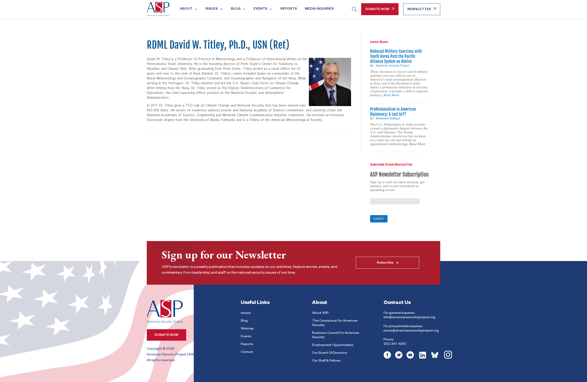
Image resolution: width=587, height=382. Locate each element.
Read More (391, 95)
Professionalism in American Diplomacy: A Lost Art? (393, 112)
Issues (211, 9)
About (186, 9)
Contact (247, 352)
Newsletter (419, 9)
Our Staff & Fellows (326, 361)
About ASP (320, 313)
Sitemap (247, 329)
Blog (236, 9)
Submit (379, 219)
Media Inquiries (319, 9)
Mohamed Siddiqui (388, 118)
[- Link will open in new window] (387, 358)
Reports (288, 9)
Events (260, 9)
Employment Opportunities (333, 345)
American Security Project (392, 65)
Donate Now (377, 9)
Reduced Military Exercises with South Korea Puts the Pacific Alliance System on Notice (396, 56)
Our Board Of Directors (329, 353)
